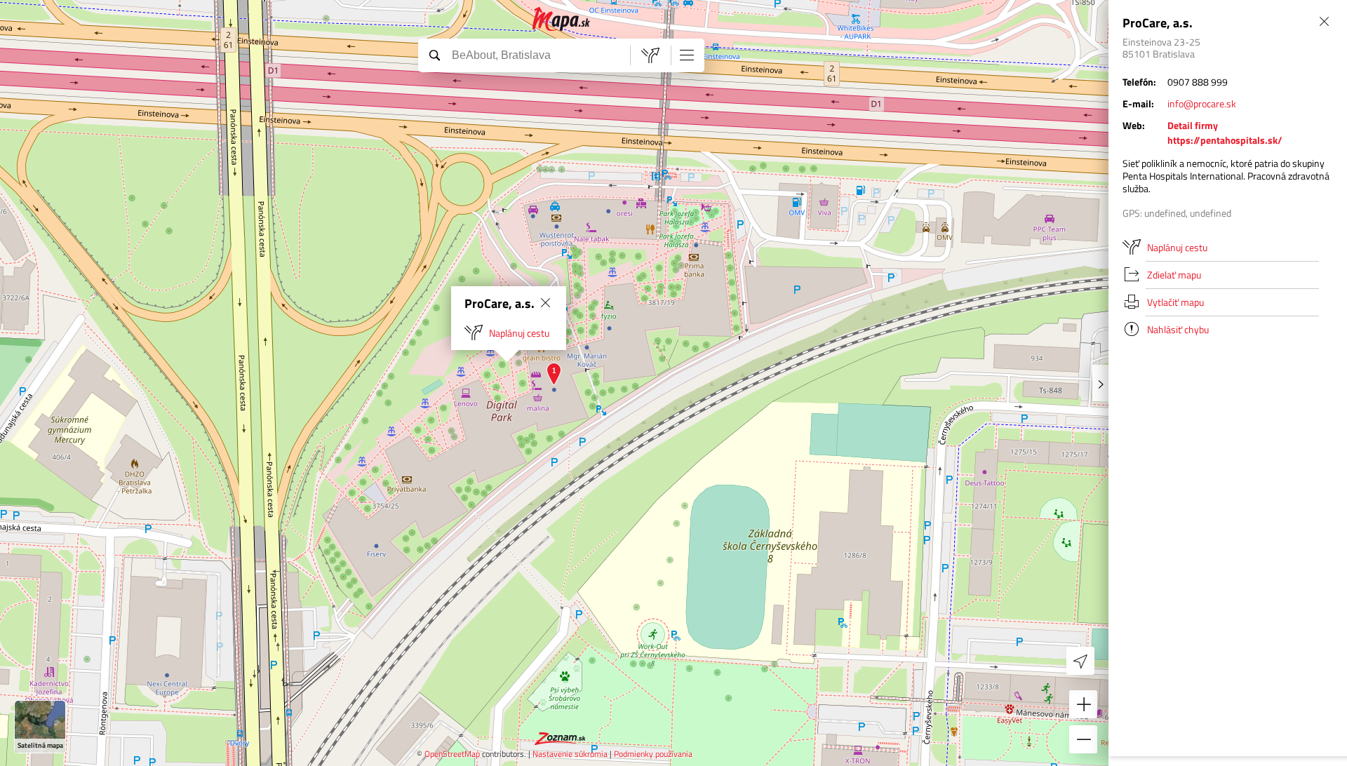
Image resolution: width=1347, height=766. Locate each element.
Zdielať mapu (1174, 274)
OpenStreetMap (452, 753)
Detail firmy (1192, 125)
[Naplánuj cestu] (650, 55)
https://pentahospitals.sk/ (1224, 140)
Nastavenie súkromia (570, 753)
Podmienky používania (653, 753)
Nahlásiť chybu (1178, 329)
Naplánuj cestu (519, 332)
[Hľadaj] (434, 55)
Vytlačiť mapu (1175, 302)
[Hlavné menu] (687, 55)
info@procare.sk (1201, 103)
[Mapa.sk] (561, 19)
